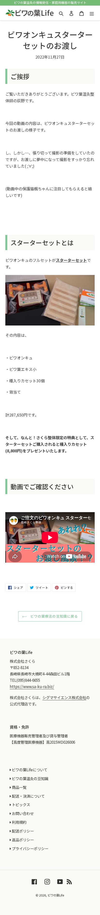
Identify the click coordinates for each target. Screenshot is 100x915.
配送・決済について (28, 796)
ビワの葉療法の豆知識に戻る (53, 616)
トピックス (21, 804)
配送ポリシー (23, 831)
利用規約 (19, 822)
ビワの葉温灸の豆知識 (30, 778)
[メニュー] (92, 13)
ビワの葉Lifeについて (29, 769)
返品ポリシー (23, 839)
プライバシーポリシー (30, 848)
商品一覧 (19, 787)
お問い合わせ (23, 813)
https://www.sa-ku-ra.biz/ (32, 686)
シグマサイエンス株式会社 (64, 697)
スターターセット (71, 260)
